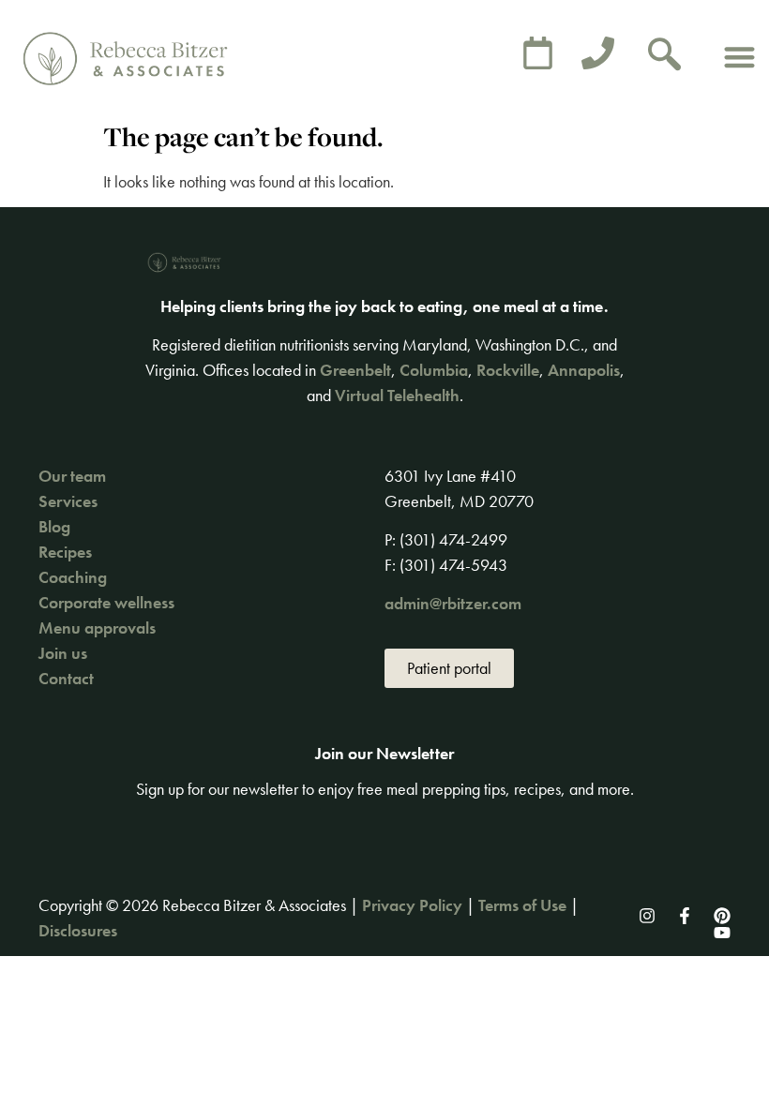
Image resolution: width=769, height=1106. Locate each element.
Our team (72, 475)
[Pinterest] (722, 915)
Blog (54, 526)
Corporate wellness (106, 602)
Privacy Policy (412, 905)
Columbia (434, 370)
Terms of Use (522, 905)
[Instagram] (647, 915)
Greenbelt (355, 370)
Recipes (65, 551)
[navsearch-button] (665, 56)
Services (68, 501)
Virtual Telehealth (397, 395)
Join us (62, 653)
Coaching (72, 577)
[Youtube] (722, 932)
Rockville (507, 370)
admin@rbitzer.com (452, 603)
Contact (66, 678)
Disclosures (77, 930)
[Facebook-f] (684, 915)
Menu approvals (97, 627)
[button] (739, 57)
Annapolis (584, 370)
